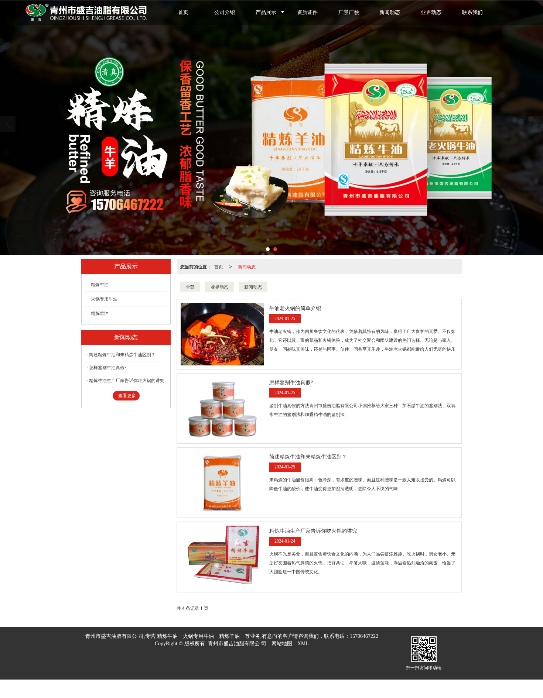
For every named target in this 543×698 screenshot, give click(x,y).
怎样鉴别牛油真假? (107, 367)
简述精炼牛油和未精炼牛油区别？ (122, 354)
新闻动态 (389, 12)
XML (303, 643)
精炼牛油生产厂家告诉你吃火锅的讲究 (126, 380)
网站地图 (282, 643)
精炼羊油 (100, 313)
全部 (190, 286)
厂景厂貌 (348, 12)
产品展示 (266, 12)
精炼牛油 (100, 284)
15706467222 (364, 636)
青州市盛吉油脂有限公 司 (237, 643)
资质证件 (307, 12)
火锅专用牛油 (104, 299)
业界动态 (431, 12)
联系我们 (472, 12)
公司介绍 (224, 12)
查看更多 (127, 395)
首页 (183, 12)
